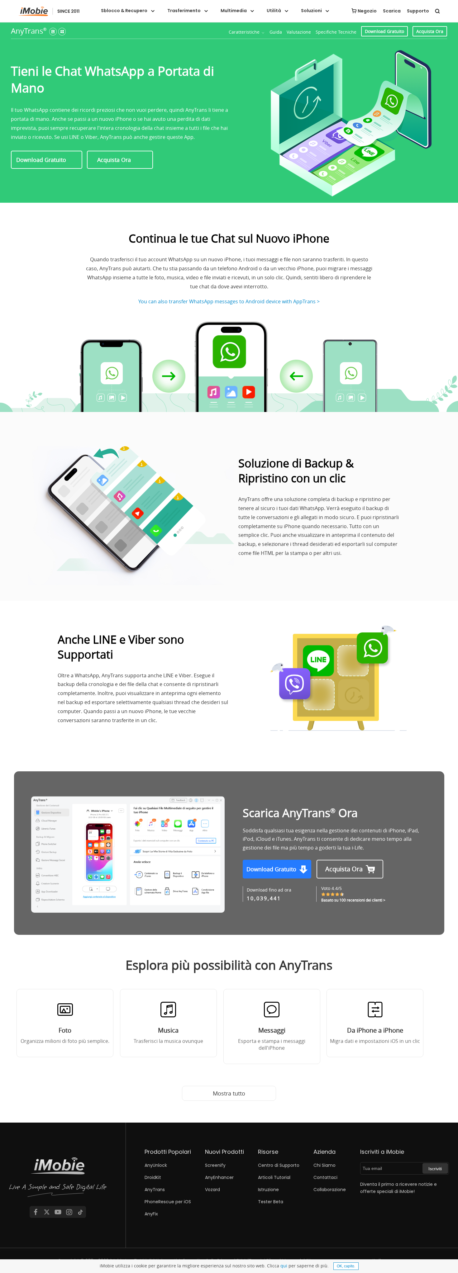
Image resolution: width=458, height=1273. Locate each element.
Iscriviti (435, 1168)
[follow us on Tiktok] (80, 1212)
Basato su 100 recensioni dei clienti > (353, 899)
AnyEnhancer (219, 1177)
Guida (276, 32)
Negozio (367, 11)
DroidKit (153, 1177)
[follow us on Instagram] (69, 1212)
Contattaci (325, 1177)
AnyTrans (29, 31)
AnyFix (151, 1214)
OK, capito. (346, 1266)
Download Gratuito (384, 31)
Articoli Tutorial (274, 1177)
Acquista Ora (429, 31)
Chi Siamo (324, 1165)
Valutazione (299, 32)
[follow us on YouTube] (58, 1212)
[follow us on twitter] (47, 1212)
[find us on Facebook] (35, 1212)
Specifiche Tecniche (336, 32)
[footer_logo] (58, 1178)
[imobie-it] (49, 11)
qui (283, 1266)
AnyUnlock (156, 1165)
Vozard (212, 1189)
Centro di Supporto (278, 1165)
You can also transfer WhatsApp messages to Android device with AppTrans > (229, 301)
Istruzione (268, 1189)
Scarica (392, 11)
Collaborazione (329, 1189)
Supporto (418, 11)
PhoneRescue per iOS (168, 1202)
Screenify (215, 1165)
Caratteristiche (244, 32)
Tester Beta (270, 1202)
